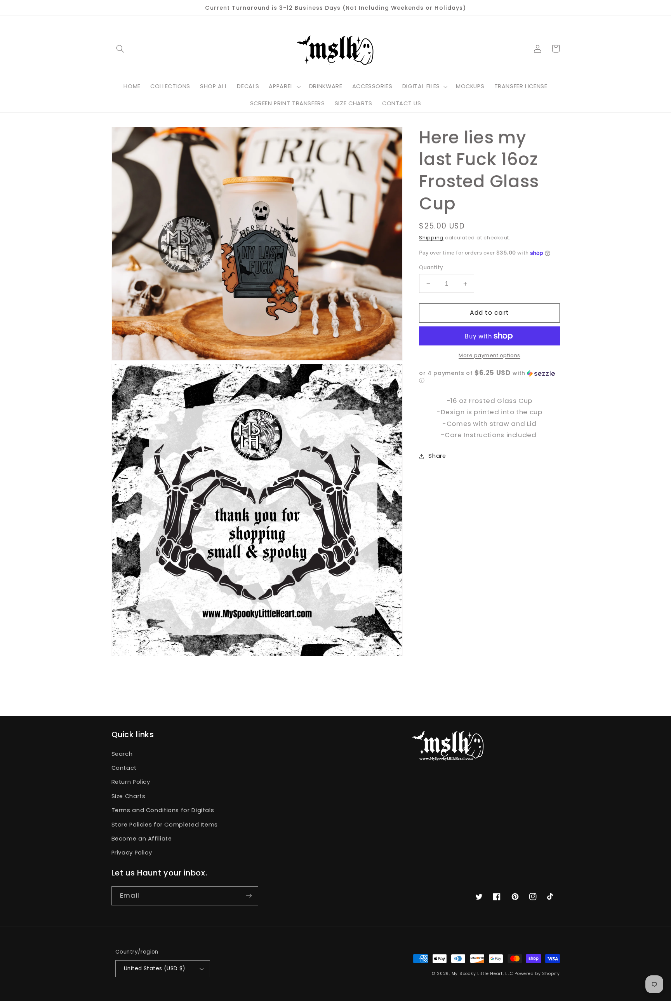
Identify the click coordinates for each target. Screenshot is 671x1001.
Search (122, 754)
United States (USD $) (155, 968)
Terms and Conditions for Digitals (162, 810)
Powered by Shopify (537, 974)
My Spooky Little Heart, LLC (482, 974)
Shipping (431, 237)
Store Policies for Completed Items (164, 824)
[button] (120, 49)
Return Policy (130, 782)
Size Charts (128, 796)
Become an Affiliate (141, 838)
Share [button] (437, 456)
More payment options (489, 355)
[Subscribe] (248, 895)
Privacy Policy (131, 852)
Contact (124, 768)
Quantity (431, 267)
